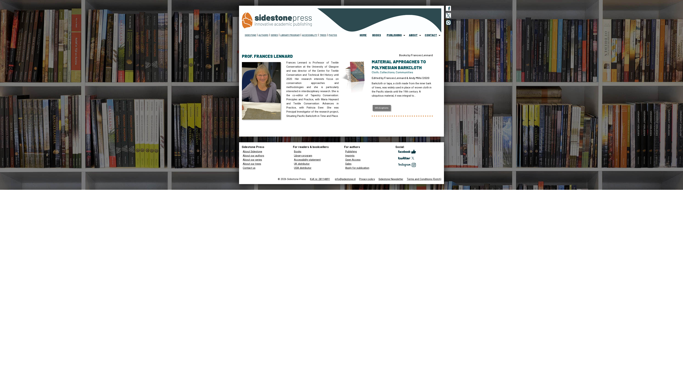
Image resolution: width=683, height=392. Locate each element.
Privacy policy (367, 179)
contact (431, 35)
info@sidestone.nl (345, 179)
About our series (252, 160)
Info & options (381, 108)
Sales (348, 164)
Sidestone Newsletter (390, 179)
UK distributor (302, 164)
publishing (394, 35)
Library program (290, 35)
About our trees (252, 164)
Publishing (351, 151)
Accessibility (309, 35)
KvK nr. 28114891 (320, 179)
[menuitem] (363, 35)
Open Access (353, 160)
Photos (333, 35)
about (413, 35)
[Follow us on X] (448, 16)
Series (274, 35)
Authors (263, 35)
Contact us (249, 168)
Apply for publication (357, 168)
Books (297, 151)
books (376, 35)
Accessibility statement (307, 160)
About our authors (253, 156)
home (363, 35)
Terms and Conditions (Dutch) (424, 179)
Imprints (349, 156)
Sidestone (250, 35)
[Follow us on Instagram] (448, 23)
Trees (323, 35)
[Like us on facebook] (448, 9)
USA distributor (302, 168)
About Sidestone (252, 151)
